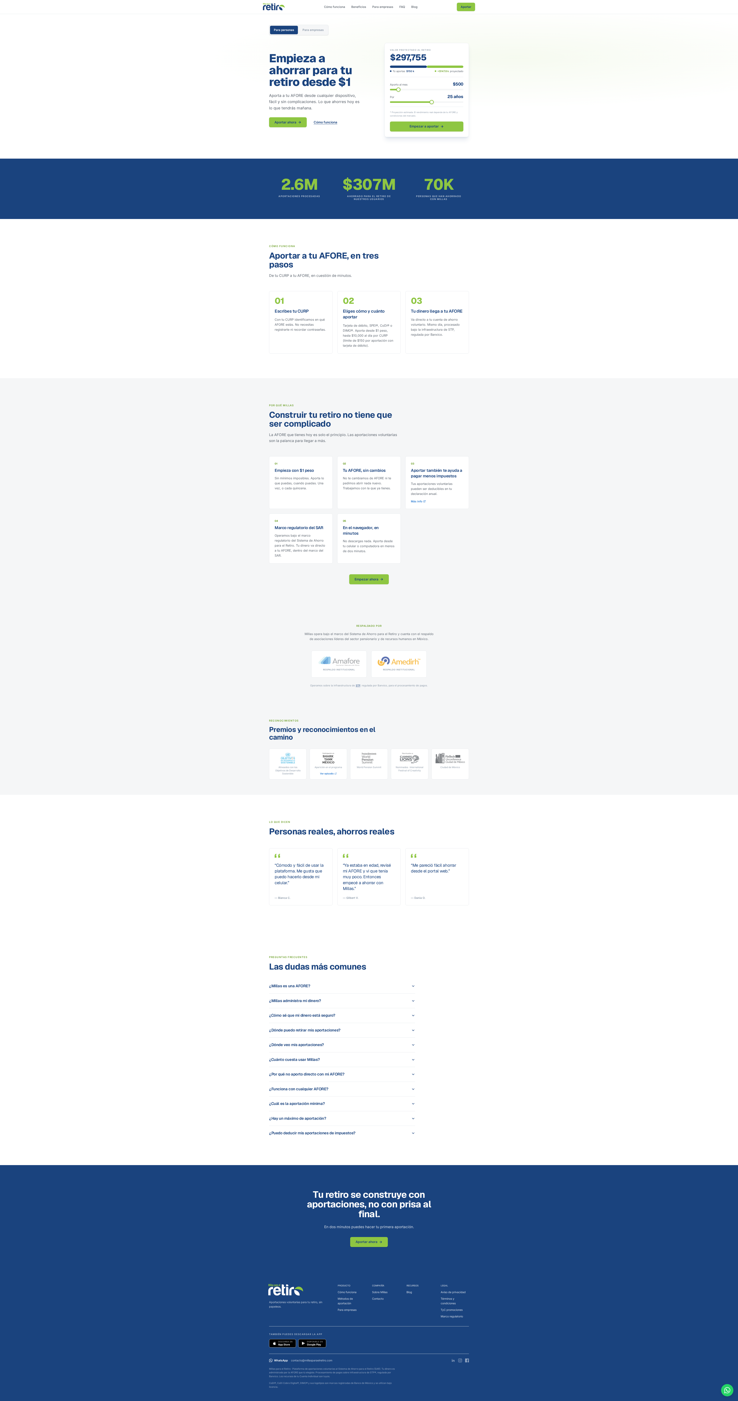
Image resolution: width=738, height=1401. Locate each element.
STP (358, 685)
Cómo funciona (334, 7)
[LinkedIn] (453, 1360)
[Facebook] (467, 1360)
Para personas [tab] (284, 30)
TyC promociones (452, 1309)
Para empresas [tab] (313, 30)
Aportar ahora (285, 122)
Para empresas (382, 7)
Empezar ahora (366, 579)
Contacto (378, 1298)
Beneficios (358, 7)
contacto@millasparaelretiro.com (311, 1360)
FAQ (402, 7)
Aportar (466, 7)
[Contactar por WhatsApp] (727, 1390)
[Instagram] (460, 1360)
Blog (414, 7)
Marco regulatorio (452, 1316)
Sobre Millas (379, 1292)
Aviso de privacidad (453, 1292)
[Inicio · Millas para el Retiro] (274, 7)
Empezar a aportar (424, 126)
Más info (416, 501)
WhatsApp (281, 1360)
